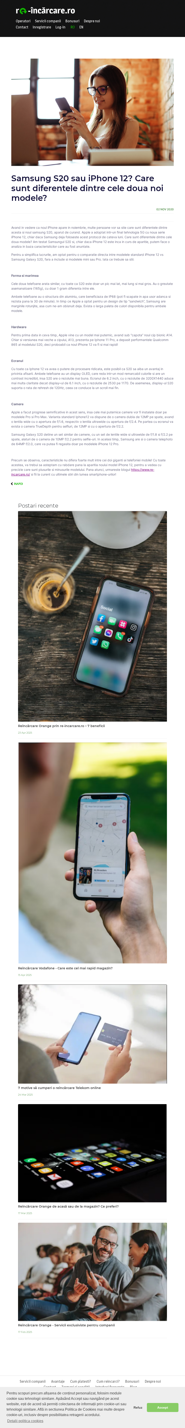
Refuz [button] (138, 1407)
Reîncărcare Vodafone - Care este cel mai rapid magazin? (65, 968)
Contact (22, 27)
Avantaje (58, 1381)
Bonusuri (72, 21)
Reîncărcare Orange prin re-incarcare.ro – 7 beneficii (61, 726)
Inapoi (18, 484)
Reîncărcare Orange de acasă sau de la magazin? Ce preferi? (68, 1206)
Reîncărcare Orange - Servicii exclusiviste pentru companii (66, 1325)
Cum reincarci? (108, 1381)
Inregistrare (42, 27)
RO (73, 27)
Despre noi (92, 21)
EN (81, 27)
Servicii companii (48, 21)
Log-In (60, 27)
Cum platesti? (80, 1381)
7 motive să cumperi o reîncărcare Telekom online (59, 1088)
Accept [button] (162, 1407)
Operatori (23, 21)
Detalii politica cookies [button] (25, 1421)
